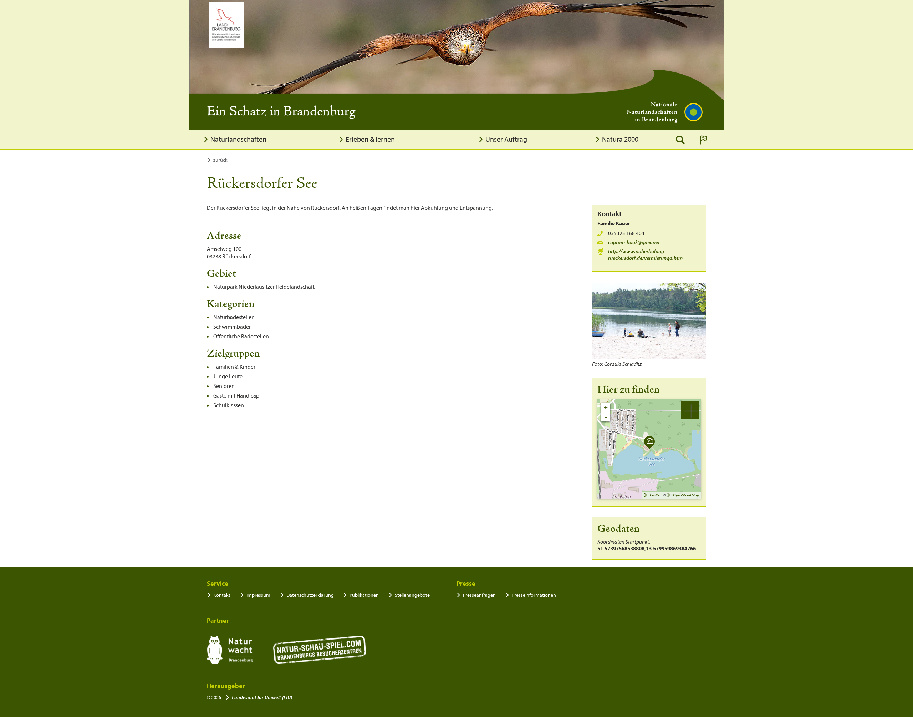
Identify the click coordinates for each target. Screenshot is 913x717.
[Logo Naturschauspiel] (319, 650)
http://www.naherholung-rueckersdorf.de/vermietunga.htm (645, 254)
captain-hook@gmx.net (634, 242)
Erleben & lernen (370, 139)
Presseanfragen (479, 595)
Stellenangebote (412, 595)
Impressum (258, 595)
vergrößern (690, 410)
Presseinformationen (534, 595)
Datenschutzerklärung (310, 595)
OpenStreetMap (686, 495)
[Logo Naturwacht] (230, 650)
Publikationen (364, 595)
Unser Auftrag (506, 139)
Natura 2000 (620, 139)
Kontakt (221, 595)
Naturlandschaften (238, 139)
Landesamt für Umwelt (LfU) (262, 698)
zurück (220, 160)
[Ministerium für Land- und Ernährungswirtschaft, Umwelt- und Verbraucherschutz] (226, 25)
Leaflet (655, 495)
